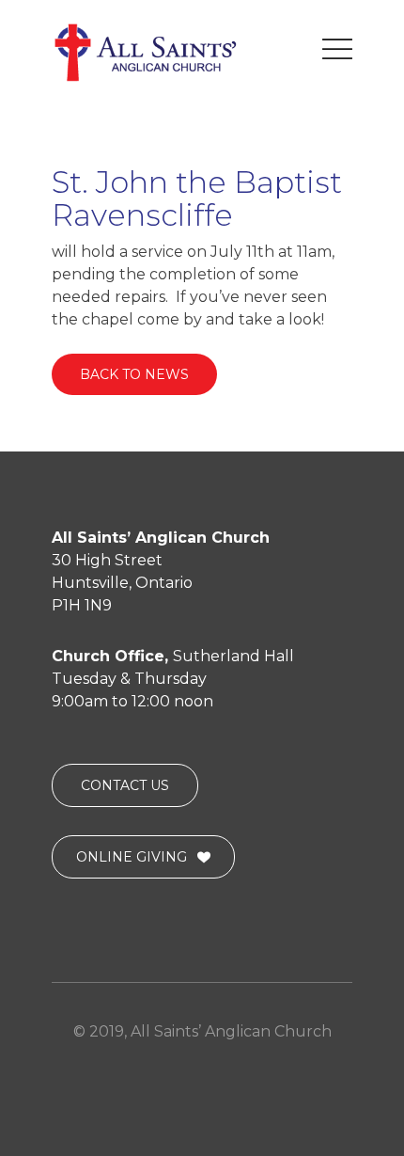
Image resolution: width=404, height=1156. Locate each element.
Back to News (134, 374)
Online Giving (131, 856)
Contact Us (125, 785)
